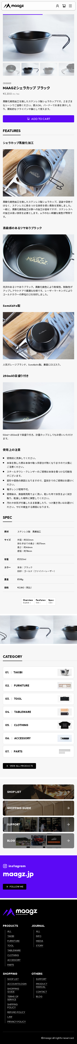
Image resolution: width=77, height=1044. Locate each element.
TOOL (10, 945)
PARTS (10, 964)
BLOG (39, 996)
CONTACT (41, 991)
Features (40, 601)
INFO (38, 936)
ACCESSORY (14, 959)
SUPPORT (41, 979)
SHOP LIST (13, 979)
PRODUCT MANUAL (41, 985)
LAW (9, 1016)
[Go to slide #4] (67, 69)
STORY (39, 945)
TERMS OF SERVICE (12, 998)
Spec (51, 601)
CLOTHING (13, 955)
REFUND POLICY (16, 1012)
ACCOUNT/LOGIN (17, 983)
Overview (28, 601)
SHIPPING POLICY (12, 1006)
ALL (9, 931)
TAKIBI (10, 936)
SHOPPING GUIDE (13, 990)
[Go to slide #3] (48, 69)
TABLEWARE (14, 950)
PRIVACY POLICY (16, 1021)
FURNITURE (13, 940)
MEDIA (39, 940)
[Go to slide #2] (30, 69)
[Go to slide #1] (11, 69)
